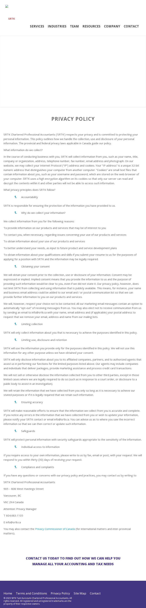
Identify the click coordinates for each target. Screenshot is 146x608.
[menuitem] (37, 25)
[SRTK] (10, 14)
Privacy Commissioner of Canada (55, 529)
